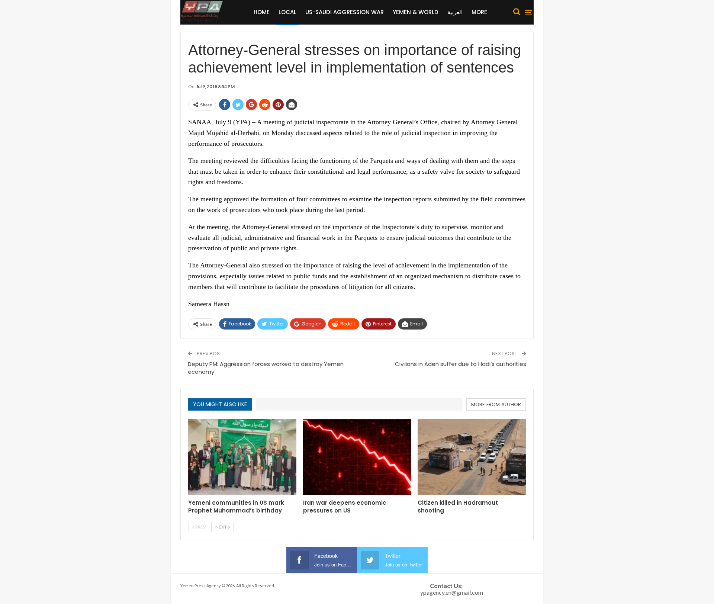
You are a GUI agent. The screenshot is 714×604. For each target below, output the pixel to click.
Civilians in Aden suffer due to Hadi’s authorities (460, 364)
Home (262, 12)
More (479, 12)
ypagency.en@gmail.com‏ (451, 592)
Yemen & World (415, 12)
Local (287, 12)
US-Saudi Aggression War (344, 12)
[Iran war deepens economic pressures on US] (357, 457)
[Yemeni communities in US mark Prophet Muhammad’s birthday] (242, 457)
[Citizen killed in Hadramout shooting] (472, 457)
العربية (455, 12)
